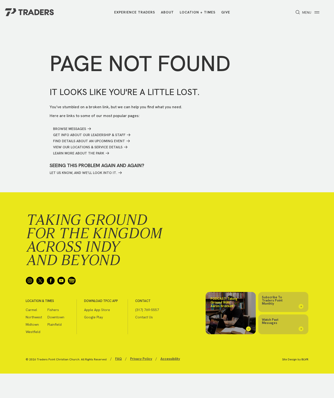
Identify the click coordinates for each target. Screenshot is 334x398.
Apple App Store (97, 310)
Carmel (31, 310)
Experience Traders (134, 12)
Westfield (33, 332)
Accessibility (170, 358)
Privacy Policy (141, 358)
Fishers (53, 310)
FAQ (118, 358)
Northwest (34, 317)
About (167, 12)
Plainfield (54, 324)
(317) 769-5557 (147, 310)
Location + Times (197, 12)
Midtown (32, 324)
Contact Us (144, 317)
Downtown (55, 317)
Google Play (93, 317)
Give (225, 12)
